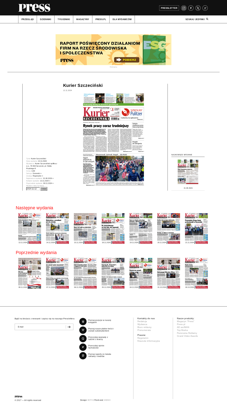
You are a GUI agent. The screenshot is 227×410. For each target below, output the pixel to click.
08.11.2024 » (48, 183)
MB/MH (107, 400)
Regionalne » (38, 176)
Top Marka (182, 330)
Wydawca (142, 324)
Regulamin (142, 338)
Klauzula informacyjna (148, 341)
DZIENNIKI (45, 19)
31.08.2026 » (48, 178)
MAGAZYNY (82, 19)
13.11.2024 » (45, 181)
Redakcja (142, 321)
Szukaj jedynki (195, 19)
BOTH (90, 400)
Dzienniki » (37, 173)
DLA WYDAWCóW (122, 19)
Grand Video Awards (187, 336)
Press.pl (181, 324)
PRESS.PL (100, 19)
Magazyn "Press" (185, 321)
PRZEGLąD (27, 19)
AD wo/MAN (183, 327)
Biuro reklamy (144, 327)
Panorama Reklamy (187, 333)
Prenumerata (144, 330)
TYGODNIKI (64, 19)
